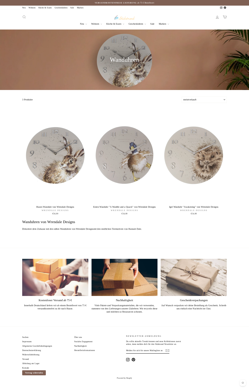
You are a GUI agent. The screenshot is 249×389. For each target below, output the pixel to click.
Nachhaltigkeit (80, 346)
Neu (24, 8)
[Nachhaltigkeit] (125, 277)
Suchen (25, 337)
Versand (25, 359)
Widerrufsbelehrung (30, 355)
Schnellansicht (55, 201)
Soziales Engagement (83, 341)
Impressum (27, 341)
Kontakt (25, 368)
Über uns (78, 337)
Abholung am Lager (31, 363)
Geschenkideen (61, 8)
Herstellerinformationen (84, 350)
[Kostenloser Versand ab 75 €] (55, 277)
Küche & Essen (45, 8)
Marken (80, 8)
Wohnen (32, 8)
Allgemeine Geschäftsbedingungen (37, 346)
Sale (72, 8)
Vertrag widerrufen (34, 373)
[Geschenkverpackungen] (194, 277)
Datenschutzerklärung (31, 350)
